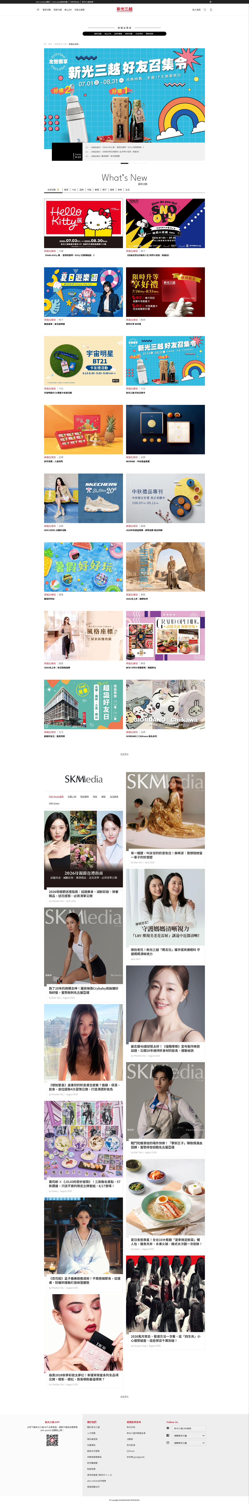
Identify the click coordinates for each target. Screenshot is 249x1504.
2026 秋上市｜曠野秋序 (137, 497)
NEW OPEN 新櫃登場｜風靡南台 (141, 566)
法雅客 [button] (130, 1338)
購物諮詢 (149, 33)
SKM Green (54, 702)
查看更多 (124, 653)
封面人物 (72, 695)
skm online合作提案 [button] (96, 1379)
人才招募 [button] (91, 1332)
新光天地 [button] (131, 1326)
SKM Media (74, 2)
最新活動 (47, 9)
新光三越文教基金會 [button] (136, 1332)
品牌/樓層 (118, 33)
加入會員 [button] (196, 9)
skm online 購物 (43, 2)
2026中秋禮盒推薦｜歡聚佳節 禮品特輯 (144, 429)
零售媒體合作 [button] (93, 1385)
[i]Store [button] (130, 1350)
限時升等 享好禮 (133, 223)
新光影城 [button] (131, 1344)
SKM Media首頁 (56, 695)
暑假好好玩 (49, 497)
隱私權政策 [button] (92, 1338)
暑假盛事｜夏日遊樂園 (54, 223)
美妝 (103, 695)
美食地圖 (128, 33)
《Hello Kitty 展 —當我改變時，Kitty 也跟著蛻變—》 (69, 154)
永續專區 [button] (91, 1344)
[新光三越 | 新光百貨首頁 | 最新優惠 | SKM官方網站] (124, 9)
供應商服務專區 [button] (94, 1356)
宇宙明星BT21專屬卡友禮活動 (58, 291)
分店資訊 (139, 33)
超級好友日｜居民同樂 (54, 635)
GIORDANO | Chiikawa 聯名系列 (141, 635)
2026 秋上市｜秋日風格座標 (57, 566)
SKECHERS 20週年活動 (55, 429)
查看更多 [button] (124, 1295)
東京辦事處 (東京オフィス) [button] (99, 1374)
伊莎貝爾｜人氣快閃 (53, 360)
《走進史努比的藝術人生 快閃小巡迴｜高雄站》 (148, 154)
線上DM (68, 9)
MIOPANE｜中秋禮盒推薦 (138, 360)
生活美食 (114, 695)
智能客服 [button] (91, 1368)
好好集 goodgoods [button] (136, 1356)
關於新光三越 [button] (93, 1326)
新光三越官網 (87, 2)
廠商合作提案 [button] (93, 1350)
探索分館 (58, 9)
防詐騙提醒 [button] (92, 1362)
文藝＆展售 (79, 9)
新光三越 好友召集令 (135, 291)
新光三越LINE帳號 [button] (182, 1327)
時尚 (95, 695)
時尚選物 (84, 695)
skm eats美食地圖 (60, 2)
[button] (210, 2)
